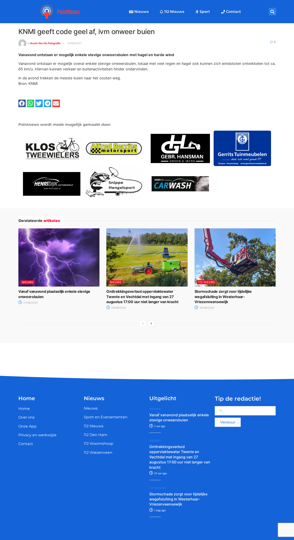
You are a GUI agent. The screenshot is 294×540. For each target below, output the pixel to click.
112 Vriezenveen (98, 452)
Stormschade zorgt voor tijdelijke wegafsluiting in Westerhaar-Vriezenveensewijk (223, 296)
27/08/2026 (30, 302)
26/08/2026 (118, 307)
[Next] (151, 323)
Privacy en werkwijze (37, 435)
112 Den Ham (95, 435)
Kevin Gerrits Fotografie (46, 43)
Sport (205, 11)
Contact (233, 11)
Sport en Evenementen (105, 417)
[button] (272, 11)
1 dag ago (159, 510)
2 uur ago (159, 426)
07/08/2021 (75, 43)
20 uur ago (160, 473)
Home (24, 408)
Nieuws (141, 11)
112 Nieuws (174, 11)
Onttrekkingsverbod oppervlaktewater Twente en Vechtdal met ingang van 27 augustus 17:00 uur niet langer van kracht (142, 296)
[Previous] (142, 323)
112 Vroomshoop (98, 443)
